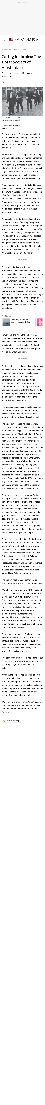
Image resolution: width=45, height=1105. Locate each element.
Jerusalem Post (6, 49)
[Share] (4, 83)
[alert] (19, 1081)
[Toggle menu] (4, 40)
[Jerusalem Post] (24, 40)
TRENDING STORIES (19, 49)
